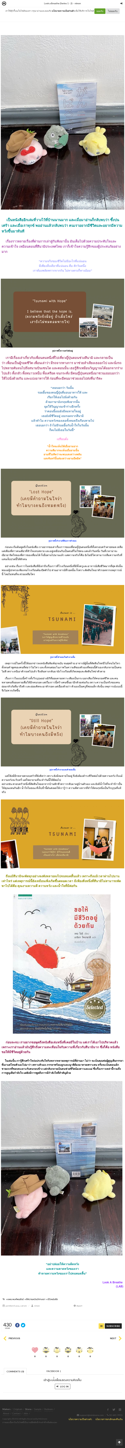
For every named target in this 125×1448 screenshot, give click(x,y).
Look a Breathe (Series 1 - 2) (58, 3)
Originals (17, 1409)
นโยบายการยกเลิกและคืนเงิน (109, 1419)
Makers (11, 3)
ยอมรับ (100, 11)
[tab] (15, 1371)
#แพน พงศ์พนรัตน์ (14, 1299)
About (6, 1413)
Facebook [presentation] (54, 1372)
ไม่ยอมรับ (113, 11)
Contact (16, 1413)
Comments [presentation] (15, 1371)
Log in (64, 1386)
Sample (38, 1409)
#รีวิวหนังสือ (52, 1299)
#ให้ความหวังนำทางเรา (35, 1299)
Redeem (48, 1409)
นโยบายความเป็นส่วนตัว (63, 11)
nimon (78, 3)
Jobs (25, 1413)
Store (22, 3)
